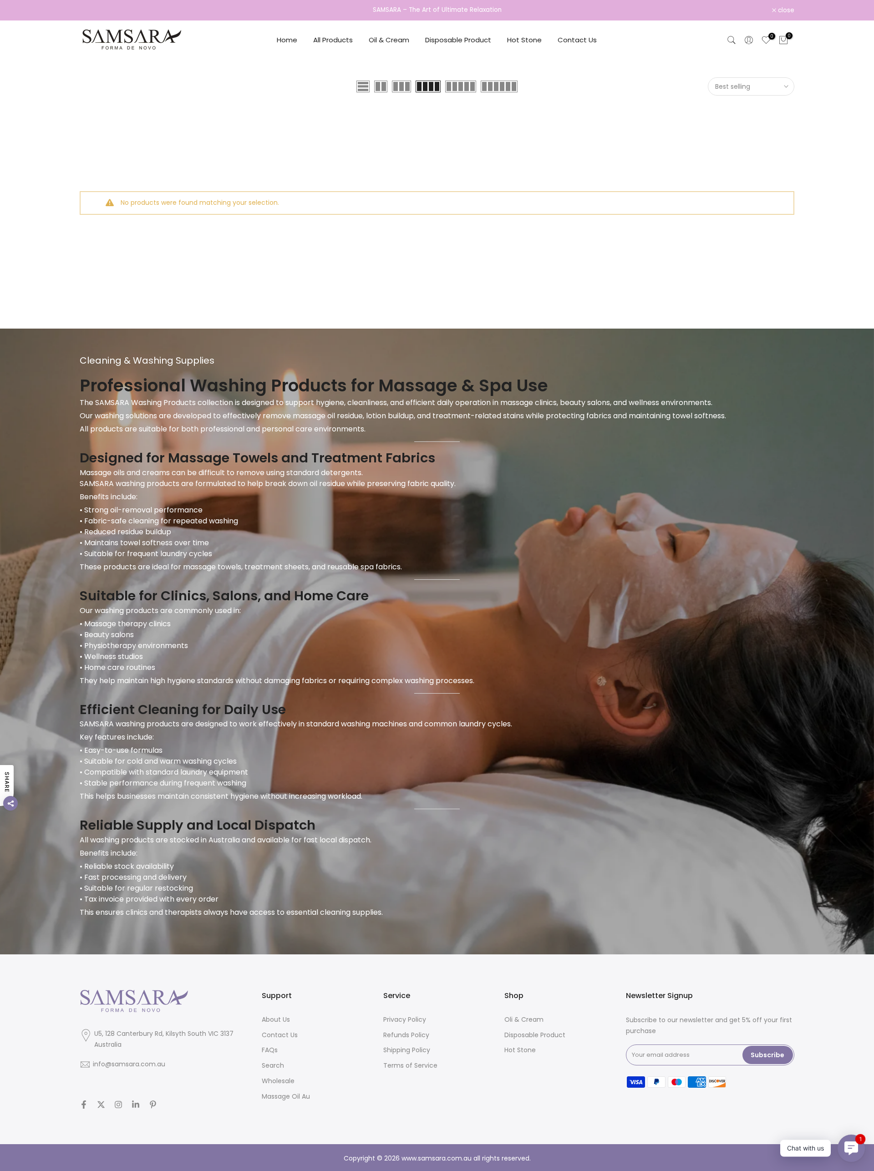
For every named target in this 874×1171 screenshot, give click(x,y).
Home (287, 40)
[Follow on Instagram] (118, 1104)
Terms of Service (410, 1065)
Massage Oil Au (286, 1096)
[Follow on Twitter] (101, 1104)
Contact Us (577, 40)
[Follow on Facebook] (84, 1104)
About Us (276, 1019)
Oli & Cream (524, 1019)
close (93, 10)
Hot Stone (524, 40)
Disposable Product (458, 40)
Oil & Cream (389, 40)
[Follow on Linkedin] (136, 1104)
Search (273, 1065)
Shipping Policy (406, 1049)
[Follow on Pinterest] (153, 1104)
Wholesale (278, 1080)
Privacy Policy (404, 1019)
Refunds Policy (406, 1034)
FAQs (270, 1049)
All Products (333, 40)
